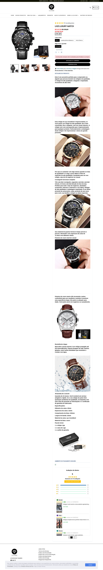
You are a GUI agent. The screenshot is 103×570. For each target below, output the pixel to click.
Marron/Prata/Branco (67, 40)
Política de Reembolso (45, 556)
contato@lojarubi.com (94, 1)
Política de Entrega (44, 558)
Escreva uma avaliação (72, 481)
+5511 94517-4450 (84, 1)
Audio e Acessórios (60, 15)
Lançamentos (42, 15)
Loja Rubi (58, 46)
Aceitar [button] (90, 564)
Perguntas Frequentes (45, 559)
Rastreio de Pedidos (86, 15)
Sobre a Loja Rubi (72, 15)
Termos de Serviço (44, 551)
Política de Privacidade (45, 553)
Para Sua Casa (31, 15)
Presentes (50, 15)
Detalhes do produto (62, 73)
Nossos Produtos (21, 15)
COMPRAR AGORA (72, 64)
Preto (57, 40)
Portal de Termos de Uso (27, 566)
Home (12, 15)
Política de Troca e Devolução (47, 554)
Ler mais (65, 506)
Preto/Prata (79, 40)
